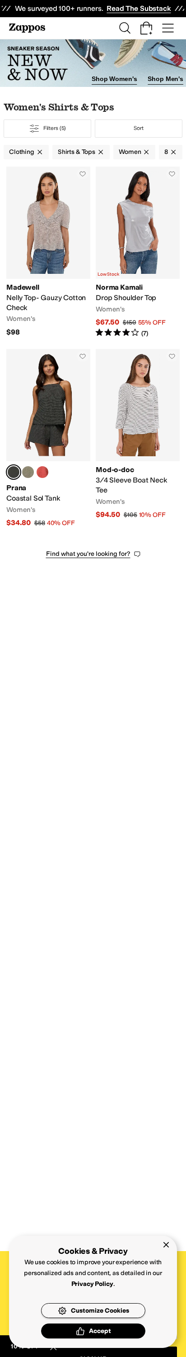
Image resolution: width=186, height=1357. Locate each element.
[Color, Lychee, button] (42, 472)
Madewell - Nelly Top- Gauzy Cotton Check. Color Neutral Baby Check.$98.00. (48, 252)
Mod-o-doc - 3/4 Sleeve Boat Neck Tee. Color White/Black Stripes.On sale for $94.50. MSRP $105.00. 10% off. (138, 438)
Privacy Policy (92, 1284)
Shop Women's (114, 78)
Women (130, 152)
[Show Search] (125, 28)
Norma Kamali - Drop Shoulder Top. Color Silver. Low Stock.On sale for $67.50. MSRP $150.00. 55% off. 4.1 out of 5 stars (138, 252)
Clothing (21, 152)
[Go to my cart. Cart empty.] (146, 28)
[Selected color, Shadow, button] (13, 472)
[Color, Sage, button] (28, 472)
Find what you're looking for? (88, 554)
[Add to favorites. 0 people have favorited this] (82, 173)
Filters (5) (54, 128)
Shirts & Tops (76, 152)
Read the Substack (139, 8)
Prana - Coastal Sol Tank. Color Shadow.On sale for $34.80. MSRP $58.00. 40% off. (48, 438)
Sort (139, 128)
